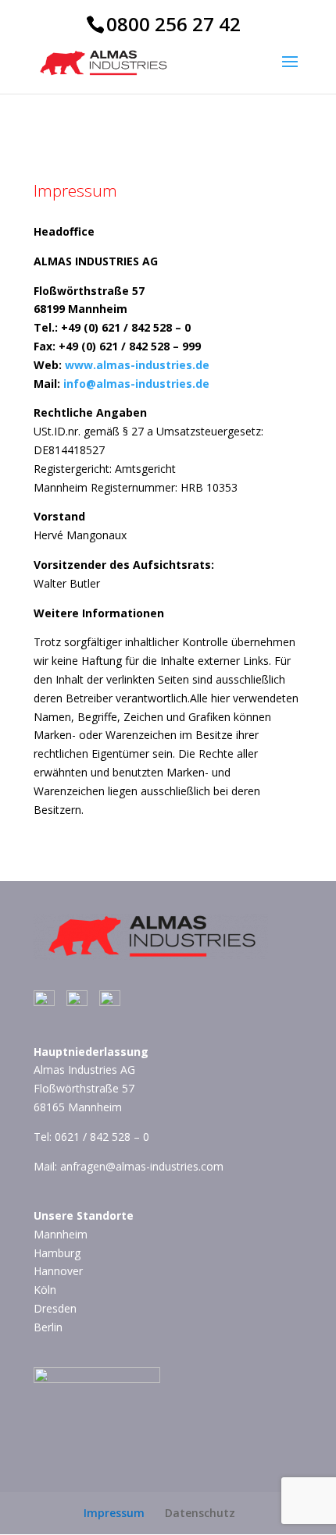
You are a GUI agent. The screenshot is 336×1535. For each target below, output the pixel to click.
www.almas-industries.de (137, 364)
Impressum (114, 1512)
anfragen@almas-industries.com (141, 1166)
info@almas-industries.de (136, 383)
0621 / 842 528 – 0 (102, 1136)
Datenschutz (200, 1512)
